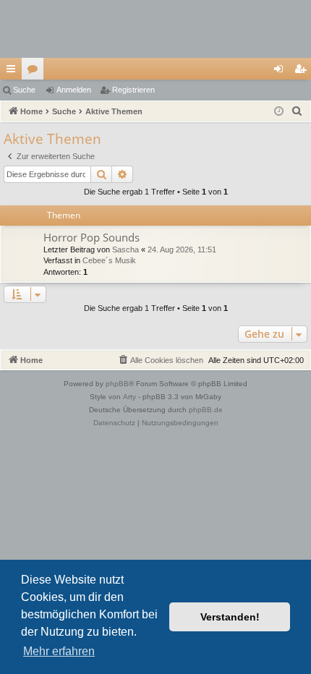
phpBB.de (206, 410)
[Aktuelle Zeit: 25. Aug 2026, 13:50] (279, 111)
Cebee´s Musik (109, 260)
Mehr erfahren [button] (59, 651)
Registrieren (133, 89)
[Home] (155, 29)
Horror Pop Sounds (91, 237)
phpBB (117, 384)
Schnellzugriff (14, 72)
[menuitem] (297, 111)
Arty (129, 397)
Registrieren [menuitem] (303, 72)
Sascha (125, 249)
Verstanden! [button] (230, 617)
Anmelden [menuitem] (281, 72)
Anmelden (73, 89)
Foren (35, 72)
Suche (24, 89)
